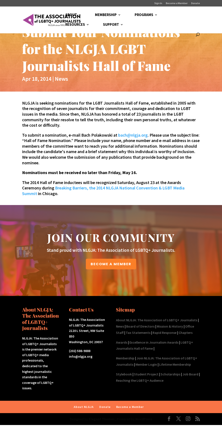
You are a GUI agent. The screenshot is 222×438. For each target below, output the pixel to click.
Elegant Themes (102, 419)
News (61, 78)
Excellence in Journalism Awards (153, 342)
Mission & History (170, 326)
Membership (125, 358)
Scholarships (170, 374)
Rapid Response (164, 332)
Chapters (186, 332)
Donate (195, 3)
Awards (121, 342)
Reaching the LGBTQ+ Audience (139, 380)
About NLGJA (84, 407)
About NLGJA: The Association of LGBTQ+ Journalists (156, 320)
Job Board (190, 374)
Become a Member (177, 3)
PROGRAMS (144, 15)
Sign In (158, 3)
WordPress (143, 419)
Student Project (146, 374)
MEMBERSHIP (106, 15)
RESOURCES (75, 25)
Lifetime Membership (175, 364)
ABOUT (71, 15)
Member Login (146, 364)
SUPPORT (111, 25)
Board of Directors (140, 326)
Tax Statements (138, 332)
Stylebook (124, 374)
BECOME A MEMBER (111, 264)
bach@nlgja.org (133, 135)
